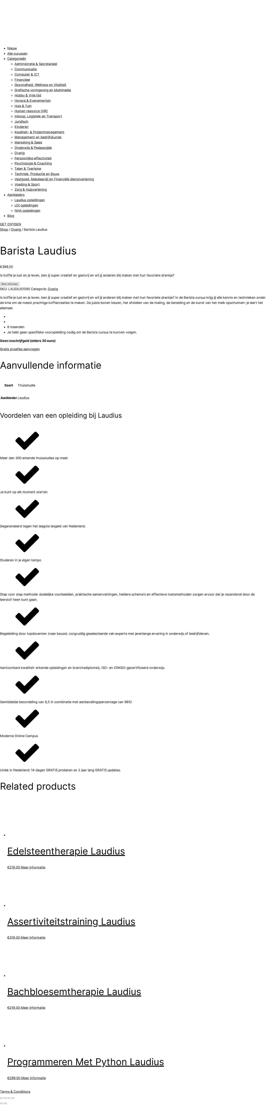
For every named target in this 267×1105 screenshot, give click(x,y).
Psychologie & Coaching (33, 163)
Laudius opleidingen (30, 200)
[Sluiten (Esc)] (12, 1098)
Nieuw (12, 48)
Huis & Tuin (23, 106)
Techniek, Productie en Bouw (37, 174)
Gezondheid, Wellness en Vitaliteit (40, 85)
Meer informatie (9, 284)
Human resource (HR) (31, 111)
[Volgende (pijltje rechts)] (5, 1103)
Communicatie (26, 69)
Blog (10, 216)
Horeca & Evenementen (33, 101)
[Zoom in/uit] (1, 1098)
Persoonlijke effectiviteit (33, 158)
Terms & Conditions (15, 1092)
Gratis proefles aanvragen (20, 349)
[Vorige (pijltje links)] (1, 1103)
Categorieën (16, 59)
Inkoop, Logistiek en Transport (38, 116)
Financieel (22, 80)
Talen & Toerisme (28, 169)
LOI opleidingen (26, 205)
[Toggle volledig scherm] (5, 1098)
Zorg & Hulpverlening (31, 189)
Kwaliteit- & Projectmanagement (39, 132)
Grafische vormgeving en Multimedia (43, 90)
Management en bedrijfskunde (38, 137)
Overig (20, 153)
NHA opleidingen (27, 210)
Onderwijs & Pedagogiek (33, 148)
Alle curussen (17, 53)
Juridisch (21, 121)
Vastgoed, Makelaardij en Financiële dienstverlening (54, 179)
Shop (4, 229)
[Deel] (9, 1098)
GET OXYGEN (10, 224)
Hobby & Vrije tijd (28, 95)
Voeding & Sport (27, 184)
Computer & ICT (27, 74)
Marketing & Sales (28, 142)
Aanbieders (16, 195)
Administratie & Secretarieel (36, 64)
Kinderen (22, 127)
